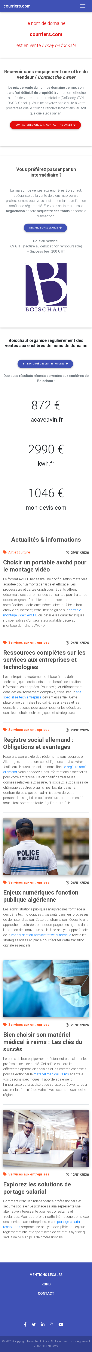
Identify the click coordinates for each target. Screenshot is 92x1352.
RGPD (46, 1284)
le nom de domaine (46, 23)
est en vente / (46, 45)
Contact (46, 1293)
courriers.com (46, 34)
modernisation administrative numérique (41, 935)
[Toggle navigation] (83, 6)
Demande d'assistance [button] (43, 227)
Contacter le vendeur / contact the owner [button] (43, 124)
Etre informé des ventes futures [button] (43, 363)
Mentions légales (46, 1275)
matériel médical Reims (51, 1074)
